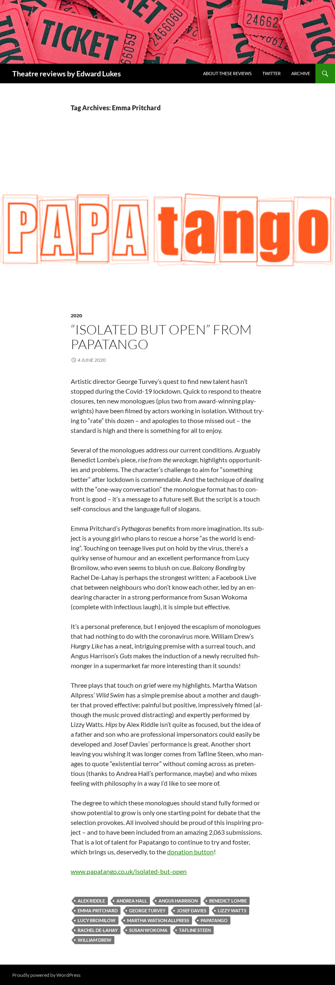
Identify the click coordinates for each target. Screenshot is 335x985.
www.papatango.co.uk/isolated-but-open (129, 871)
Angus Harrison (178, 900)
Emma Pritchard (98, 910)
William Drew (95, 940)
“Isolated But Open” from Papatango (161, 336)
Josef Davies (191, 910)
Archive (300, 73)
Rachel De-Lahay (98, 930)
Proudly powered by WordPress (46, 975)
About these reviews (227, 73)
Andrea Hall (131, 900)
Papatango (214, 920)
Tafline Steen (195, 930)
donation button (190, 852)
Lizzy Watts (232, 910)
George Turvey (147, 910)
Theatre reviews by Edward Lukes (66, 73)
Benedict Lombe (228, 900)
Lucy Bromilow (97, 920)
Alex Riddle (91, 900)
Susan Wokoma (148, 930)
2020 (76, 315)
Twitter (271, 73)
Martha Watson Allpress (158, 920)
